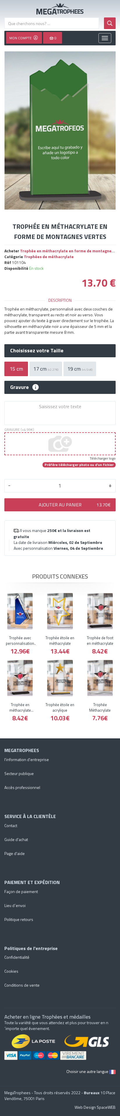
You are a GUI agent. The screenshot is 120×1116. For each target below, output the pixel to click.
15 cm (16, 369)
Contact (10, 825)
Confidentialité (16, 957)
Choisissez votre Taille (36, 350)
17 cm (45, 369)
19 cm (79, 369)
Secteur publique (19, 773)
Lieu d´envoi (15, 905)
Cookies (11, 971)
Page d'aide (14, 853)
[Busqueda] (110, 23)
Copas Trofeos (60, 9)
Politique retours (18, 919)
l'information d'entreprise (26, 759)
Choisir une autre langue (87, 1071)
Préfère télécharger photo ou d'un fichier (79, 464)
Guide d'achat (16, 839)
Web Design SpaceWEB (95, 1107)
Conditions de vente (22, 985)
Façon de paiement (21, 891)
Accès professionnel (22, 787)
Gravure (19, 387)
